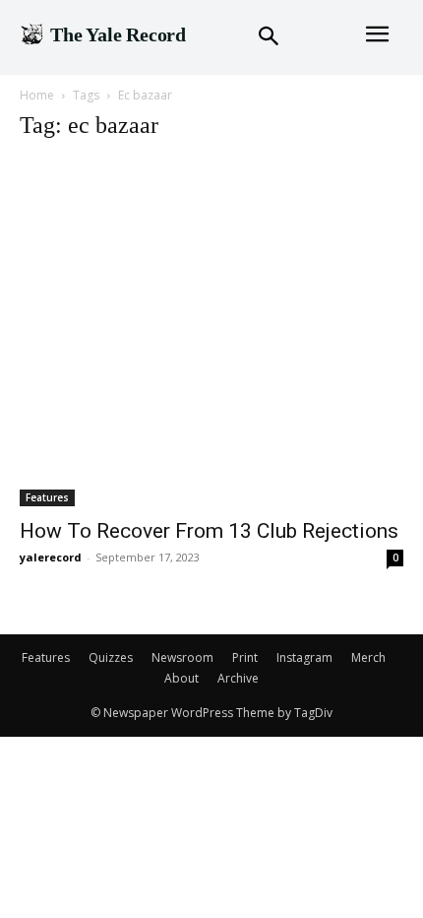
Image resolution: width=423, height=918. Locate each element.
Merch (368, 657)
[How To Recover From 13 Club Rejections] (211, 333)
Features (47, 497)
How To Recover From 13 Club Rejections (209, 531)
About (181, 678)
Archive (238, 678)
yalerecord (51, 557)
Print (245, 657)
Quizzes (111, 657)
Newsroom (182, 657)
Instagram (304, 657)
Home (37, 95)
